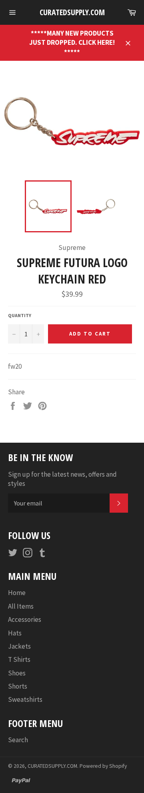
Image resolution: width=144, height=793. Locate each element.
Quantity (19, 315)
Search (18, 739)
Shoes (17, 673)
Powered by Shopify (103, 766)
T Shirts (19, 659)
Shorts (17, 686)
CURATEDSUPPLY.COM (72, 12)
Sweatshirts (25, 699)
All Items (21, 606)
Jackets (19, 646)
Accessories (24, 619)
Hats (15, 633)
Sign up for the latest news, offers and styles (62, 479)
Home (17, 592)
